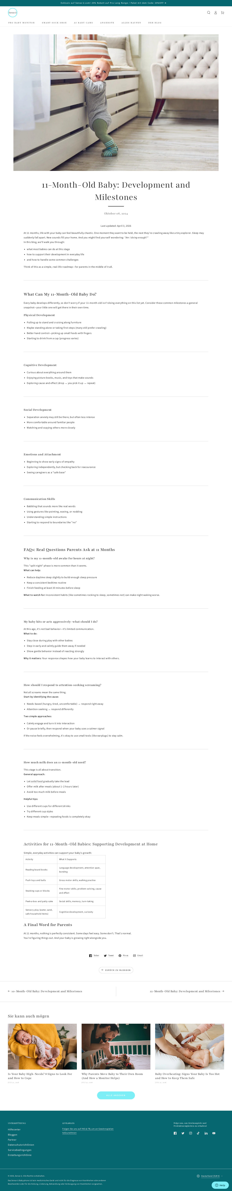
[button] (208, 12)
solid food (37, 781)
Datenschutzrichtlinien (21, 1145)
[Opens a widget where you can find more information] (220, 1185)
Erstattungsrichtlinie (20, 1155)
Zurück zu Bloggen (118, 970)
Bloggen (12, 1134)
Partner (12, 1140)
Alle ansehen (116, 1095)
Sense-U (18, 1176)
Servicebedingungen (20, 1150)
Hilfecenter (14, 1129)
